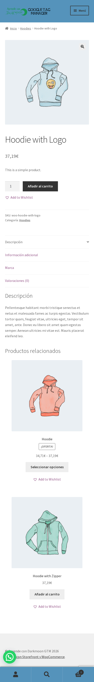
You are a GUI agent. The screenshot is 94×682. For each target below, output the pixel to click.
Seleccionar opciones (47, 467)
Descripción (14, 242)
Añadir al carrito (40, 186)
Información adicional (21, 255)
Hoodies (25, 28)
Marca (9, 267)
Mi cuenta (15, 674)
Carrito (72, 670)
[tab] (47, 242)
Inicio (13, 28)
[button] (19, 197)
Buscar (47, 674)
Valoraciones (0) (17, 280)
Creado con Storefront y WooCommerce (35, 657)
